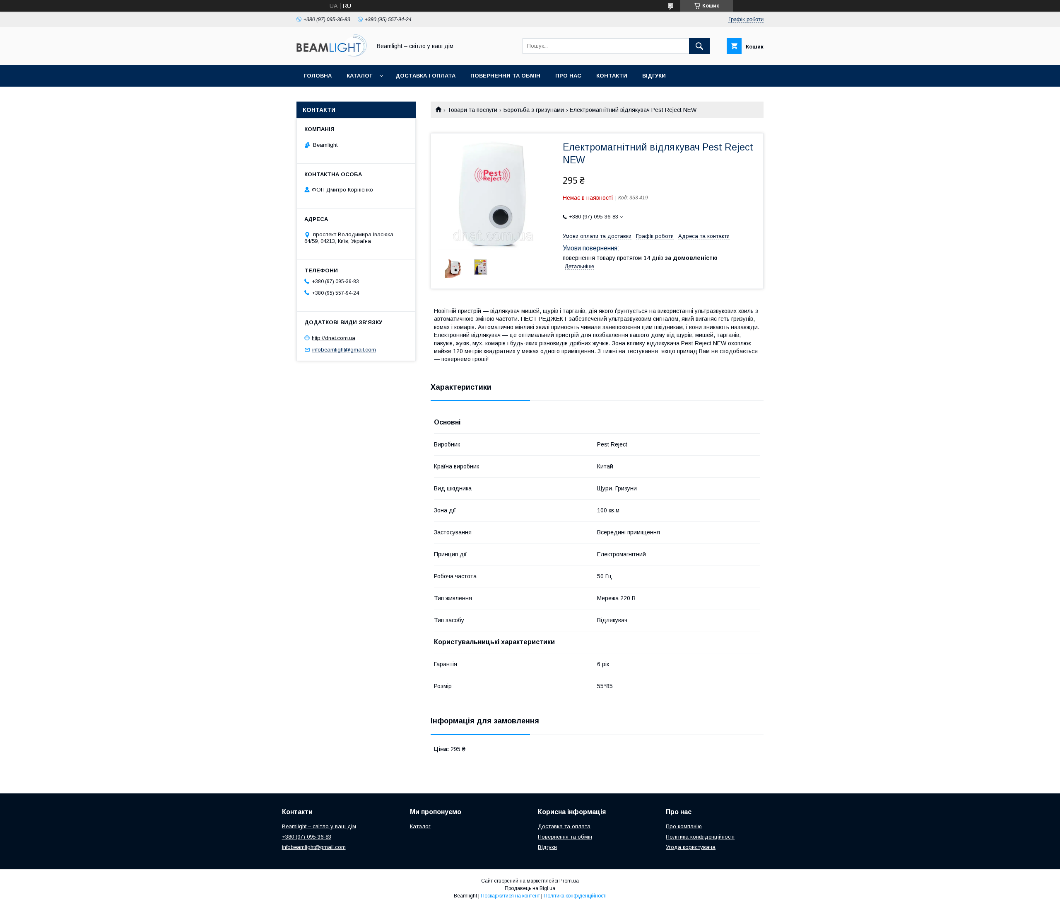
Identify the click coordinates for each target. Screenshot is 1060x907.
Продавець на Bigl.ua (530, 888)
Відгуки (654, 76)
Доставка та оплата (564, 826)
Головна (318, 76)
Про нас (568, 76)
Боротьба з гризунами (534, 110)
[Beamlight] (331, 54)
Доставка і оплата (425, 76)
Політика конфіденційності (700, 837)
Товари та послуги (472, 110)
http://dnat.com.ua (333, 338)
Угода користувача (691, 847)
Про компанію (684, 826)
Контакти (611, 76)
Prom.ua (569, 881)
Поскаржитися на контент (510, 896)
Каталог (359, 76)
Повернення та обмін (505, 76)
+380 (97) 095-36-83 (306, 837)
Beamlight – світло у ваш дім (319, 826)
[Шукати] (699, 46)
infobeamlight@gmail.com (344, 350)
